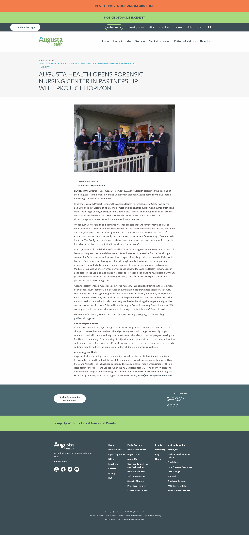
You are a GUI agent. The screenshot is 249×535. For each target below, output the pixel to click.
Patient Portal (114, 27)
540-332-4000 (175, 401)
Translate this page (25, 27)
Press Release (97, 185)
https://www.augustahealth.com (154, 375)
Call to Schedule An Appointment (70, 398)
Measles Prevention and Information (124, 6)
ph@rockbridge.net (84, 318)
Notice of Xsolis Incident (124, 17)
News (51, 60)
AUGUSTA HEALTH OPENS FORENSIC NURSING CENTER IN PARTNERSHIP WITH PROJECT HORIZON (88, 65)
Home (42, 60)
